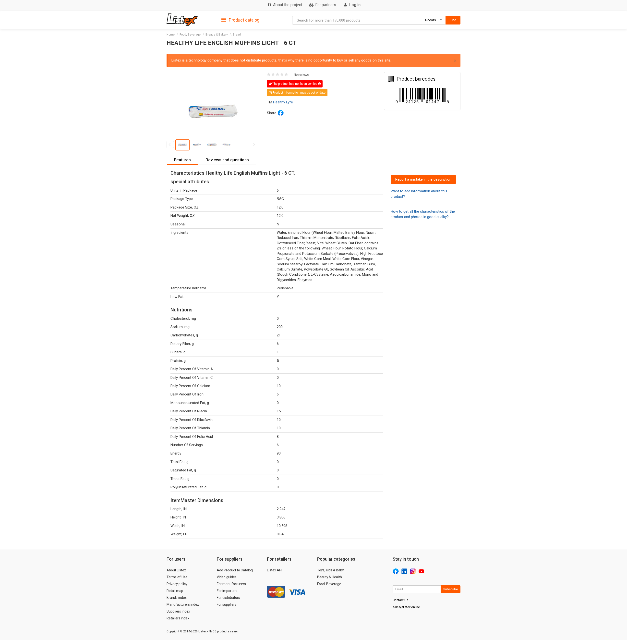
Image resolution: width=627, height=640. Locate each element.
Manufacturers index (183, 604)
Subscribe (450, 589)
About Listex (176, 570)
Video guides (227, 577)
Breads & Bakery (216, 34)
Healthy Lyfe (283, 102)
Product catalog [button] (243, 20)
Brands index (177, 598)
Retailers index (178, 618)
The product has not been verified (295, 84)
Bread (237, 34)
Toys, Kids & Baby (330, 570)
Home (171, 34)
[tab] (240, 19)
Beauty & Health (329, 577)
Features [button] (182, 159)
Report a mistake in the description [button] (423, 179)
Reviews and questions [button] (227, 159)
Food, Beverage (190, 34)
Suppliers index (178, 611)
